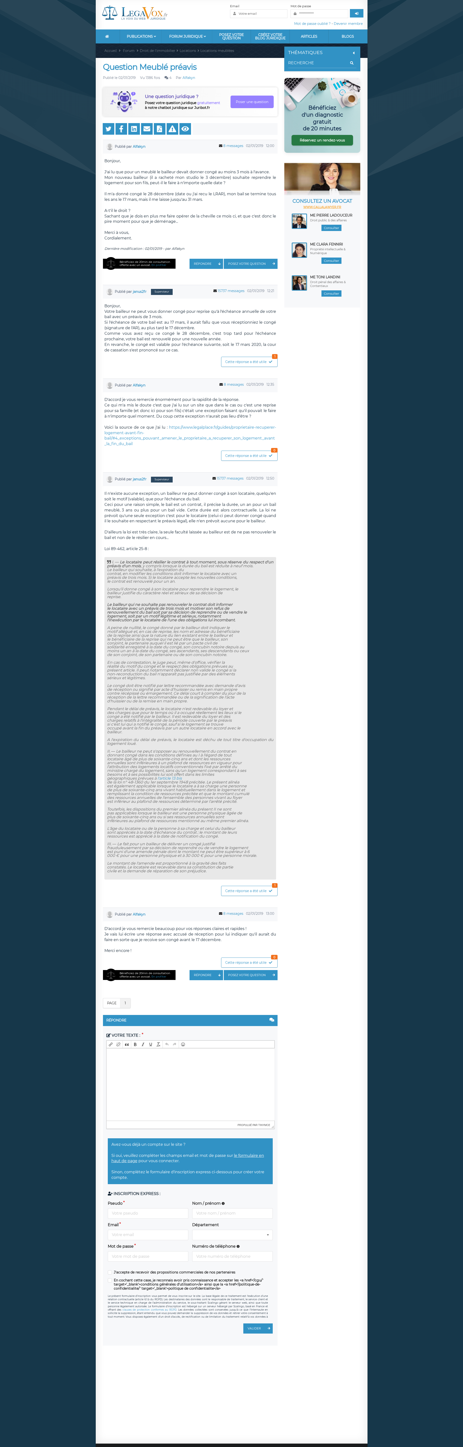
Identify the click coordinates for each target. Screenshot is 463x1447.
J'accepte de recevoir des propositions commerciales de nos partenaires (174, 1272)
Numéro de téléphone (214, 1246)
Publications (140, 36)
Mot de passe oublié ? (312, 23)
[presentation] (110, 1044)
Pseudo (115, 1203)
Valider (254, 1328)
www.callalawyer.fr (322, 207)
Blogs (348, 36)
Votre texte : (126, 1035)
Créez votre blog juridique (270, 36)
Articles (309, 36)
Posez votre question (231, 36)
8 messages (233, 146)
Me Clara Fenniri (326, 244)
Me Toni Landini (325, 277)
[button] (110, 1044)
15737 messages (231, 291)
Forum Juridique (186, 36)
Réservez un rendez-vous (322, 140)
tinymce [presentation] (264, 1125)
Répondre (202, 264)
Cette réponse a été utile (250, 360)
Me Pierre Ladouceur (331, 215)
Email (234, 6)
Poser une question (252, 102)
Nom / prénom (207, 1203)
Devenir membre (348, 23)
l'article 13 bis (169, 778)
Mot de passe (301, 6)
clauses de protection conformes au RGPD (150, 1309)
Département (205, 1225)
